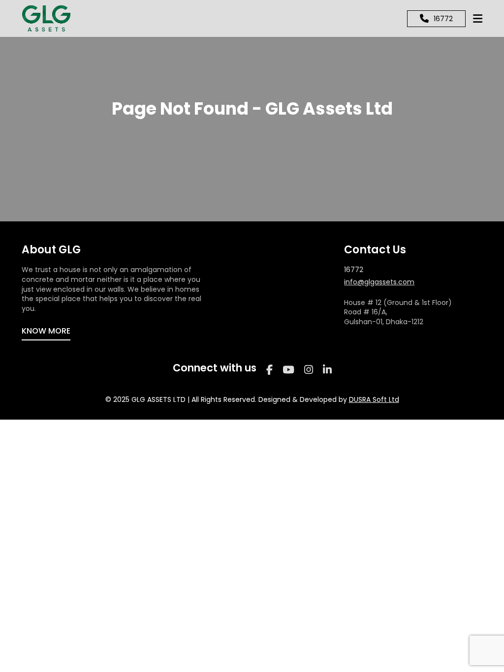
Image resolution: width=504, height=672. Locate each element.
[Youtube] (288, 370)
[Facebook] (269, 370)
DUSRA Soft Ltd (374, 399)
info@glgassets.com (379, 282)
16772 (353, 270)
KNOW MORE (46, 330)
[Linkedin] (327, 370)
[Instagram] (308, 370)
